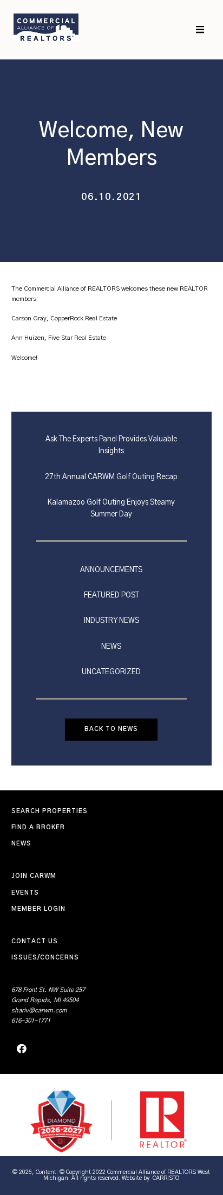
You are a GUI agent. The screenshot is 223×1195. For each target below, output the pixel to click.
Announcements (111, 570)
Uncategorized (111, 672)
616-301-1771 (30, 1021)
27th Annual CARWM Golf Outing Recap (111, 477)
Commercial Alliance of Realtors (46, 27)
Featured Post (111, 595)
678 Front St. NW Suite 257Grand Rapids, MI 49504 (48, 995)
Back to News (111, 729)
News (111, 646)
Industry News (111, 621)
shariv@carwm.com (39, 1010)
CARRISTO (166, 1178)
